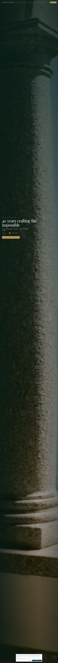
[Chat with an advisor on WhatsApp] (49, 2)
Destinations (25, 2)
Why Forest (29, 2)
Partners (33, 2)
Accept (34, 660)
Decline (39, 660)
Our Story (17, 2)
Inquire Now (53, 2)
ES (45, 2)
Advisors (36, 2)
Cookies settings (29, 660)
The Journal (40, 2)
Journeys (21, 2)
